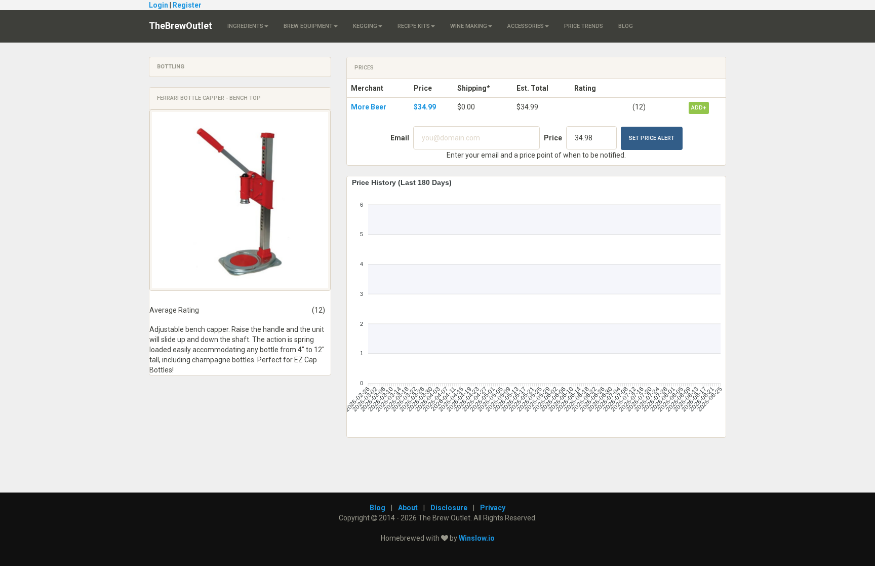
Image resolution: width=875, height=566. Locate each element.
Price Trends (583, 26)
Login (158, 5)
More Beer (368, 107)
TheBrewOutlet (180, 25)
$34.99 (425, 107)
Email (399, 138)
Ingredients (245, 26)
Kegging (365, 26)
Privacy (492, 508)
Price (553, 138)
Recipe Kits (413, 26)
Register (187, 5)
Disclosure (448, 508)
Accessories (525, 26)
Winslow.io (477, 538)
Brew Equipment (308, 26)
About (408, 508)
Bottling (170, 66)
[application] (536, 303)
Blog (625, 26)
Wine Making (468, 26)
